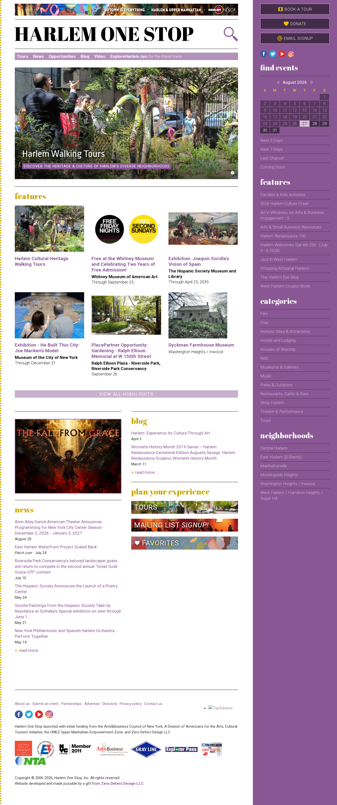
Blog (85, 56)
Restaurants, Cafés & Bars (284, 393)
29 (324, 123)
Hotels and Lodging (278, 340)
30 (265, 130)
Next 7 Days (271, 149)
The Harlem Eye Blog (279, 277)
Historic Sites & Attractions (285, 331)
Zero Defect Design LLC (122, 783)
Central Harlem (273, 448)
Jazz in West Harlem (279, 259)
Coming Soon (272, 167)
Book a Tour (295, 9)
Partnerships (72, 704)
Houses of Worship (278, 349)
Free (264, 322)
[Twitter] (29, 714)
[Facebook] (19, 714)
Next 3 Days (271, 140)
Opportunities (62, 56)
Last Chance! (272, 158)
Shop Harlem (272, 402)
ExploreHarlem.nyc (146, 56)
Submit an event (45, 704)
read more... (30, 650)
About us (22, 704)
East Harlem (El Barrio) (280, 456)
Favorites (156, 543)
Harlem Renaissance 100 (283, 235)
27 (304, 123)
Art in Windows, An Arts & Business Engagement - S (292, 215)
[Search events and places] (221, 34)
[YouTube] (39, 714)
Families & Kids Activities (282, 194)
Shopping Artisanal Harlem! (284, 268)
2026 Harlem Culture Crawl (284, 203)
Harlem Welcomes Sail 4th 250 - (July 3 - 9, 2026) (294, 247)
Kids (264, 358)
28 (314, 123)
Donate (294, 24)
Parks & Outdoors (276, 384)
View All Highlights (126, 394)
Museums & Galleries (279, 367)
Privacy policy (131, 704)
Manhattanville (273, 465)
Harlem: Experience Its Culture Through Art (170, 433)
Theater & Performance (281, 411)
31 (275, 130)
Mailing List (171, 525)
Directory (109, 704)
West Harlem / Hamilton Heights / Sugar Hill (291, 495)
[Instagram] (49, 714)
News (38, 56)
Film (264, 313)
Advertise (92, 704)
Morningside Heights (279, 474)
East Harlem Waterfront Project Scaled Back (56, 546)
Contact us (153, 704)
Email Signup (295, 38)
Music (266, 375)
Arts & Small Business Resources (290, 227)
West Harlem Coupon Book (285, 286)
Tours (22, 56)
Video (99, 56)
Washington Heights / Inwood (287, 483)
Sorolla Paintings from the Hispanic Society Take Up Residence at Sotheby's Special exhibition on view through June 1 (68, 611)
